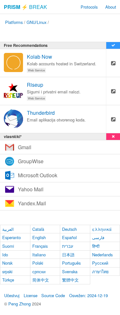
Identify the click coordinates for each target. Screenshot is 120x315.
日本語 (68, 255)
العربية (8, 229)
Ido (5, 255)
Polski (37, 263)
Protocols (89, 7)
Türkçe (8, 280)
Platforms (14, 22)
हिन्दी (96, 246)
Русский (100, 263)
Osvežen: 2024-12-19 (88, 295)
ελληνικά (102, 229)
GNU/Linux (36, 22)
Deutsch (69, 229)
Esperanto (11, 237)
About (110, 7)
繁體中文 (70, 280)
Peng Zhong (20, 304)
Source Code (53, 295)
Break (25, 7)
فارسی (98, 237)
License (30, 295)
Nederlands (102, 255)
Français (40, 246)
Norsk (7, 263)
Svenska (69, 271)
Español (69, 237)
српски (38, 271)
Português (71, 263)
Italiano (39, 255)
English (39, 237)
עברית (67, 246)
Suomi (8, 246)
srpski (7, 271)
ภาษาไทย (100, 271)
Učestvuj (12, 295)
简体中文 (40, 280)
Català (38, 229)
